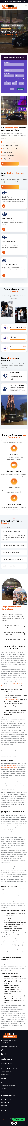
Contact (3, 1091)
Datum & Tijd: (7, 73)
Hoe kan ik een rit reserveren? (12, 531)
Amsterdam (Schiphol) (7, 1063)
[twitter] (15, 1123)
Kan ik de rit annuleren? (10, 566)
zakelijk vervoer (13, 767)
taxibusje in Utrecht (11, 765)
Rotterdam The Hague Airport (9, 1069)
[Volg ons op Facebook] (2, 1054)
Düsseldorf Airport (6, 1071)
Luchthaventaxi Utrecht (10, 699)
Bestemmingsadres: (8, 67)
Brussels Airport (5, 1074)
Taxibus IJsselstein (6, 1110)
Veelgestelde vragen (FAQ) (8, 1085)
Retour (21, 79)
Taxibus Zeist (4, 1105)
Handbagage (14, 81)
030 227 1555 (7, 1)
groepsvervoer (5, 767)
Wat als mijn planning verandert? (13, 559)
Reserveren (4, 1083)
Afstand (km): (7, 89)
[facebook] (12, 1123)
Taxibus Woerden (5, 1108)
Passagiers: (6, 81)
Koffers (20, 81)
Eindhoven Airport (6, 1066)
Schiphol (15, 684)
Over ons (3, 1088)
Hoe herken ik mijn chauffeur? (12, 552)
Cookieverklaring (14, 1121)
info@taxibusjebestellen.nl (18, 1)
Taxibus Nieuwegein (6, 1099)
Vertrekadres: (7, 62)
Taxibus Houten (5, 1102)
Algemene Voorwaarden (9, 1120)
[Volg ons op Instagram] (5, 1054)
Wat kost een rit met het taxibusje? (13, 545)
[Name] (26, 6)
